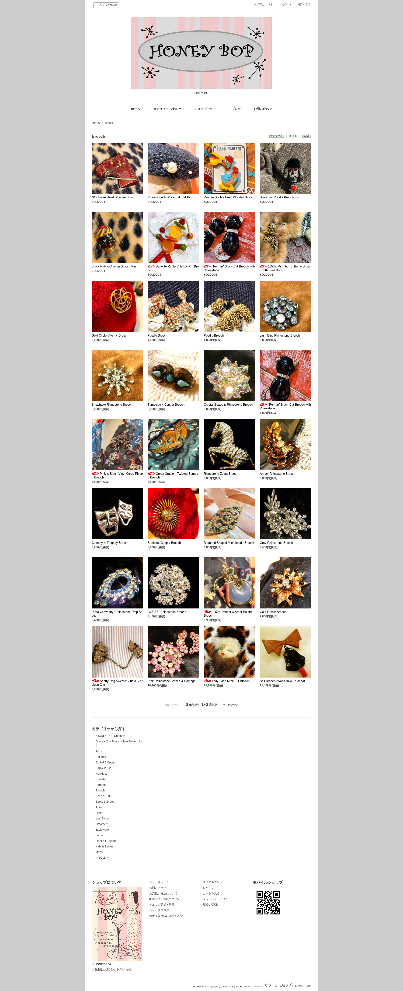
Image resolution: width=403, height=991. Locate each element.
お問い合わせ (263, 109)
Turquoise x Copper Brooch (166, 404)
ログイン (285, 4)
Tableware (102, 829)
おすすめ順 (276, 136)
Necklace (102, 773)
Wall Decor (103, 818)
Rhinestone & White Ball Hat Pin (169, 197)
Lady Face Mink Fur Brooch (231, 681)
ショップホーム (159, 882)
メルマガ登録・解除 (161, 904)
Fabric (100, 835)
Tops (99, 751)
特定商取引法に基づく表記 (166, 915)
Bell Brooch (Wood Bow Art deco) (282, 681)
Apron (99, 807)
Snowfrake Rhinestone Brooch (112, 404)
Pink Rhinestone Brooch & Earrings (171, 681)
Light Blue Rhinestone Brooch (280, 335)
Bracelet (101, 779)
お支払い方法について (163, 893)
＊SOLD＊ (102, 857)
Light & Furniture (106, 841)
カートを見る (211, 893)
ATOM (215, 904)
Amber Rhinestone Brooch (277, 473)
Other (99, 813)
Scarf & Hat (103, 796)
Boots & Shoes (105, 801)
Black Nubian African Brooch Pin (114, 266)
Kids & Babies (104, 846)
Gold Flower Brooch (273, 612)
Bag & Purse (103, 768)
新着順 (306, 136)
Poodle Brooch (157, 335)
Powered (259, 986)
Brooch (109, 122)
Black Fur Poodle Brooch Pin (279, 197)
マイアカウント (263, 4)
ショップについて (206, 109)
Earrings (101, 785)
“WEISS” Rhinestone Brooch (167, 612)
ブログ (236, 109)
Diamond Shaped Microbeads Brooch (229, 543)
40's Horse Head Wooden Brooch (114, 197)
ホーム (135, 109)
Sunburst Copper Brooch (164, 543)
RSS (206, 904)
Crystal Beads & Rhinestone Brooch (228, 404)
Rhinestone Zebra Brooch (221, 473)
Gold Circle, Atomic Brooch (110, 335)
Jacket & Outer (105, 762)
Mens (99, 852)
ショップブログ (159, 910)
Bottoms (101, 757)
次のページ (230, 704)
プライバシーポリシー (217, 899)
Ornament (102, 824)
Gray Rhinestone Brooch (276, 543)
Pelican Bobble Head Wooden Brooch (229, 197)
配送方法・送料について (164, 899)
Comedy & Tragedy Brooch (110, 543)
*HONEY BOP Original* (110, 736)
